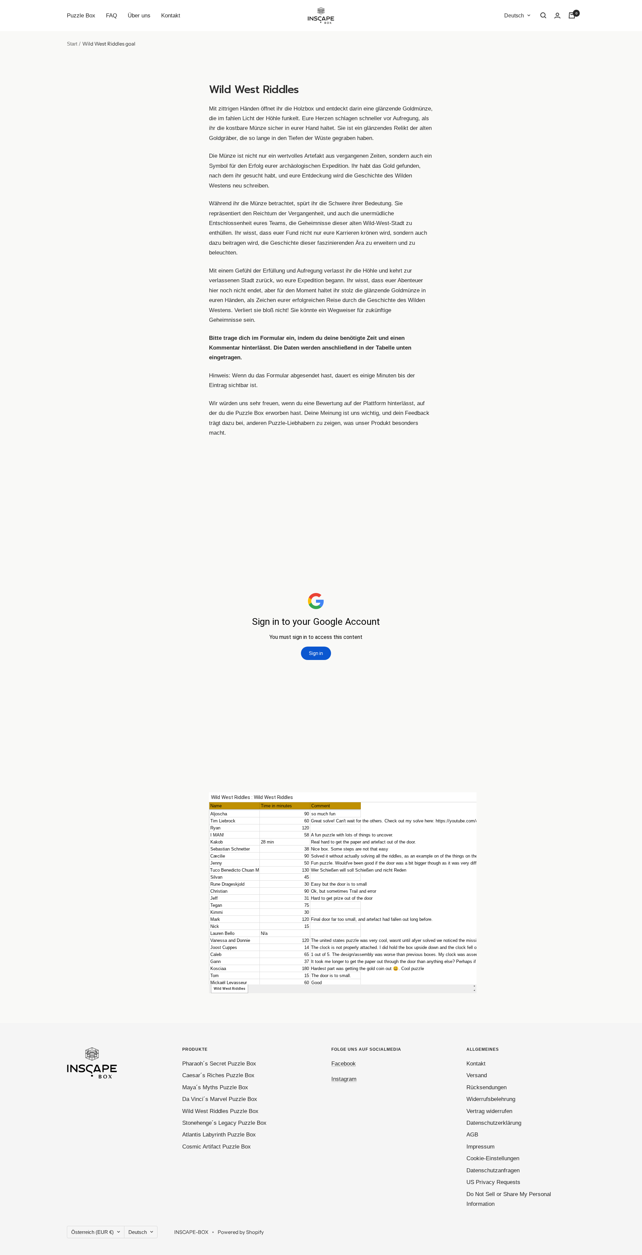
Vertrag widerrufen (489, 1111)
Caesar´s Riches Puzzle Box (218, 1075)
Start (72, 44)
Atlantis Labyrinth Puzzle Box (219, 1134)
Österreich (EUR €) (92, 1232)
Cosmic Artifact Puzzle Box (216, 1146)
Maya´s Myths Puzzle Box (215, 1087)
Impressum (480, 1146)
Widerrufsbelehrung (490, 1099)
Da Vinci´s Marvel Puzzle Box (219, 1099)
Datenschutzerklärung (493, 1123)
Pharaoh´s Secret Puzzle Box (219, 1063)
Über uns (139, 15)
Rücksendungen (486, 1087)
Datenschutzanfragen (493, 1170)
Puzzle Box (81, 15)
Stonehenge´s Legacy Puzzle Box (224, 1123)
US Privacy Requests (493, 1182)
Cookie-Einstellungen (492, 1158)
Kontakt (170, 15)
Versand (476, 1075)
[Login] (557, 15)
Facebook (343, 1063)
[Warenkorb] (571, 15)
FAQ (111, 15)
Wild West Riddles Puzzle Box (220, 1111)
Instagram (343, 1079)
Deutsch (514, 15)
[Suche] (543, 15)
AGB (472, 1134)
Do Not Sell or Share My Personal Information (508, 1199)
